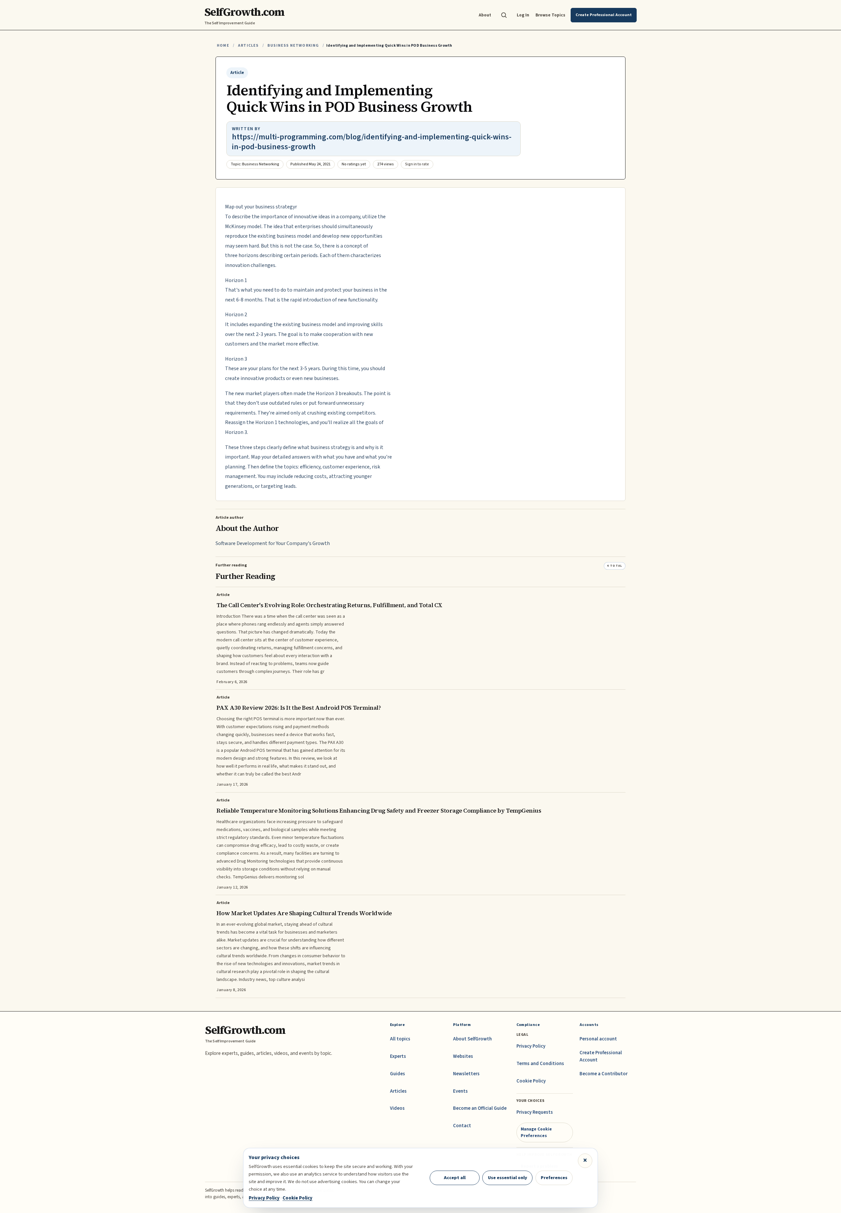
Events (460, 1091)
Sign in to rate (417, 164)
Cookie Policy (531, 1081)
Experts (398, 1056)
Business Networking (293, 45)
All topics (400, 1038)
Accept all (455, 1177)
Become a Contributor (603, 1073)
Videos (397, 1108)
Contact (462, 1125)
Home (223, 45)
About (485, 15)
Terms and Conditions (540, 1063)
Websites (463, 1056)
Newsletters (466, 1073)
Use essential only (507, 1177)
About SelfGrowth (472, 1038)
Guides (397, 1073)
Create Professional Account (601, 1056)
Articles (248, 45)
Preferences (554, 1177)
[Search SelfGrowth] (504, 15)
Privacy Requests (534, 1112)
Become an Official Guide (480, 1108)
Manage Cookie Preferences (536, 1132)
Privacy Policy (530, 1046)
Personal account (598, 1038)
